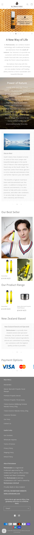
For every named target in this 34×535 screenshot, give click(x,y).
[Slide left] (13, 204)
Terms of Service (9, 444)
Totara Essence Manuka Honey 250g (16, 411)
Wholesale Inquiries (10, 440)
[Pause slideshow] (32, 34)
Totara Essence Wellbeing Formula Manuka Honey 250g (15, 405)
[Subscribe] (28, 508)
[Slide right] (21, 204)
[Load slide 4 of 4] (20, 34)
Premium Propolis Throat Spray (14, 400)
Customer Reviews (10, 415)
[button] (2, 4)
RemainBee (4, 276)
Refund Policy (8, 457)
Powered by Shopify (17, 530)
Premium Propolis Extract (12, 396)
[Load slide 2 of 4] (16, 34)
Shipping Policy (9, 452)
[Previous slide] (10, 34)
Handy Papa (17, 532)
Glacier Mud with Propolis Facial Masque (24, 307)
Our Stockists (8, 435)
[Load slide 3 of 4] (18, 34)
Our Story (7, 419)
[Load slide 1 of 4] (13, 34)
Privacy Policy (8, 448)
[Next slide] (24, 34)
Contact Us (7, 423)
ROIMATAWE (10, 530)
